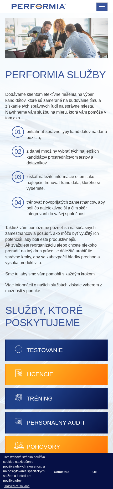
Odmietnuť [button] (62, 472)
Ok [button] (95, 472)
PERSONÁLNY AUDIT (56, 422)
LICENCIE (40, 374)
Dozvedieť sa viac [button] (16, 486)
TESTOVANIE (45, 350)
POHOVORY (43, 446)
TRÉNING (40, 398)
